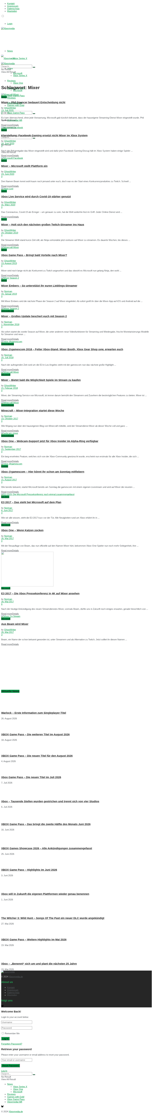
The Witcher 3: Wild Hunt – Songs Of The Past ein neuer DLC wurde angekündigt (52, 918)
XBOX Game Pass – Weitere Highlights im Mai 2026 (33, 939)
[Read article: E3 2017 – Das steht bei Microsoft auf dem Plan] (76, 494)
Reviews (11, 98)
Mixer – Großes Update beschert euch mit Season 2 (34, 316)
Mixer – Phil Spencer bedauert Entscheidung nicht (33, 102)
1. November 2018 (10, 324)
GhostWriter (10, 108)
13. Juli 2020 (7, 110)
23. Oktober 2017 (9, 418)
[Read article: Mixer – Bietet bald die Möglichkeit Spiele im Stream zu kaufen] (76, 372)
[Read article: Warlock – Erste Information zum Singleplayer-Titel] (76, 702)
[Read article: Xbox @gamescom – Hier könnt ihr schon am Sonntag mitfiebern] (76, 463)
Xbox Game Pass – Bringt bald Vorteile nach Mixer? (34, 255)
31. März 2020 (8, 204)
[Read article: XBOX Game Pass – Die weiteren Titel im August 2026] (76, 725)
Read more (10, 125)
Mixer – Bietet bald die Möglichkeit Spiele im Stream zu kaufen (41, 380)
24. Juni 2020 (7, 143)
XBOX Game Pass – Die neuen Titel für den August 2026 (37, 755)
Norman (8, 291)
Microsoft (17, 90)
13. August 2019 (9, 263)
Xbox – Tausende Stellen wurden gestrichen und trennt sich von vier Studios (50, 801)
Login (9, 23)
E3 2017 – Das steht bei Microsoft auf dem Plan (31, 502)
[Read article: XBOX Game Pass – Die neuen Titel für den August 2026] (76, 746)
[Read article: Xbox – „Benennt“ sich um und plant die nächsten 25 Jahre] (76, 953)
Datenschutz (13, 8)
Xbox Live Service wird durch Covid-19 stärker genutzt (36, 196)
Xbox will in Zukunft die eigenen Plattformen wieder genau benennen (45, 893)
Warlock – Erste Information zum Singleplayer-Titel (33, 712)
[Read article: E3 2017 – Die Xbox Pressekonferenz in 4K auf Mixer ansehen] (76, 569)
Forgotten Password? (11, 1044)
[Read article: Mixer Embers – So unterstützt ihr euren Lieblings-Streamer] (76, 278)
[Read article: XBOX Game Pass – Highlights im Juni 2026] (76, 860)
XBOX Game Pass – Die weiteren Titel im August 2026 (35, 734)
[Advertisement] (46, 37)
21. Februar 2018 (9, 388)
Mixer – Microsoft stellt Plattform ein (24, 166)
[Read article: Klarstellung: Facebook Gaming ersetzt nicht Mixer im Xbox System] (76, 127)
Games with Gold (15, 105)
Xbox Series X (20, 58)
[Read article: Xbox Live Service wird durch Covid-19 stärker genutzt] (76, 188)
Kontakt (11, 3)
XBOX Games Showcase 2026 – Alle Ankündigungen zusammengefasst (46, 848)
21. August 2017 (9, 479)
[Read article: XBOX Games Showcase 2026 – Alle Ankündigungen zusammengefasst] (76, 837)
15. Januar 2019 (9, 294)
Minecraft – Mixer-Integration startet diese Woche (32, 410)
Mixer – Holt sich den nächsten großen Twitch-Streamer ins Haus (42, 224)
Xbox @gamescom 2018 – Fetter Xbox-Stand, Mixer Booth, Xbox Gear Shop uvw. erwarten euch (62, 349)
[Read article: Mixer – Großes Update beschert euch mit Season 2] (76, 308)
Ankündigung (7, 311)
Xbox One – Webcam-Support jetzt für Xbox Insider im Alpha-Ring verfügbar (49, 441)
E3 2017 (5, 497)
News (10, 51)
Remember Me (12, 1033)
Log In (4, 1071)
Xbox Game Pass (16, 112)
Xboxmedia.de (16, 976)
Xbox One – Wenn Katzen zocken (22, 530)
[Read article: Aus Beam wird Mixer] (76, 616)
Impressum (12, 6)
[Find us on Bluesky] (2, 19)
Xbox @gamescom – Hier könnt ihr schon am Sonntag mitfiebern (42, 471)
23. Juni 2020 (7, 174)
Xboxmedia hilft (14, 1102)
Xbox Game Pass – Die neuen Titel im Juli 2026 (31, 777)
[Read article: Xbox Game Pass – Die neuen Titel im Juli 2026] (76, 768)
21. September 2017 (11, 449)
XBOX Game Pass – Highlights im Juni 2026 (29, 869)
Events (4, 466)
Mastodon (12, 11)
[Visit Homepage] (8, 28)
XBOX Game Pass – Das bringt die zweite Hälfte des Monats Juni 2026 (46, 824)
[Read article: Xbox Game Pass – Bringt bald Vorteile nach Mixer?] (76, 247)
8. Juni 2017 (7, 510)
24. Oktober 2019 (9, 232)
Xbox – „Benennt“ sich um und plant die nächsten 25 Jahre (39, 963)
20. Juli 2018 (7, 357)
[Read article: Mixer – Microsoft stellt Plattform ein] (76, 158)
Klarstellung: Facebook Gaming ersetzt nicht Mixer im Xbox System (44, 135)
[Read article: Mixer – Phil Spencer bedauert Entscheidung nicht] (76, 94)
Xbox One (18, 83)
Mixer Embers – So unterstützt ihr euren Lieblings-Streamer (39, 285)
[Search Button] (34, 113)
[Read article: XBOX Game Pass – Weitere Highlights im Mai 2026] (76, 930)
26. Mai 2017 (7, 538)
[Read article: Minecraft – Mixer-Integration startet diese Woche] (76, 402)
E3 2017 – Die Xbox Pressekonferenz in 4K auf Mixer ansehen (40, 593)
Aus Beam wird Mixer (14, 624)
